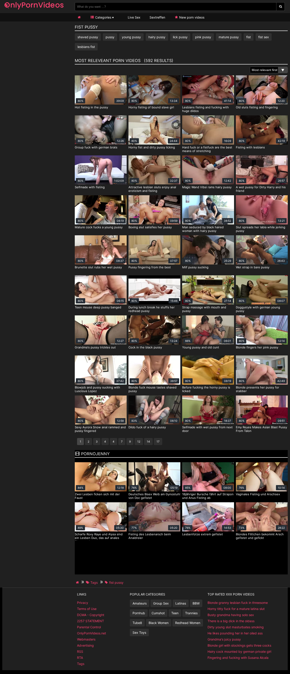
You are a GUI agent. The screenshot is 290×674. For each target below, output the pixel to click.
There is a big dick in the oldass (231, 621)
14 (148, 441)
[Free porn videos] (34, 10)
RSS (80, 651)
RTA (80, 658)
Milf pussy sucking (195, 267)
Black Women (159, 623)
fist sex (263, 37)
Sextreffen (157, 17)
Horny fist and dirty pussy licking (151, 147)
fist (248, 37)
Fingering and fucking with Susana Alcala (238, 658)
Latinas (180, 603)
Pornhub (139, 613)
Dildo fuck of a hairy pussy (147, 427)
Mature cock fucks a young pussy (99, 227)
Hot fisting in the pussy (91, 107)
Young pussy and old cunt (200, 347)
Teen (175, 613)
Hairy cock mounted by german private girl (239, 651)
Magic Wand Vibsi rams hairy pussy (207, 187)
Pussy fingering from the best (149, 267)
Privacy (82, 603)
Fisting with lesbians (250, 147)
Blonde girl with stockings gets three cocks (239, 645)
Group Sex (161, 603)
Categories (102, 17)
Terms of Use (87, 609)
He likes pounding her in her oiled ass (235, 633)
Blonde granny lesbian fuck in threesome (238, 603)
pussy (110, 37)
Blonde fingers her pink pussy (257, 347)
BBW (196, 603)
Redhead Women (187, 623)
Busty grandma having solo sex (231, 615)
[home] (78, 582)
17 (158, 441)
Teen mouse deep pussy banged (98, 307)
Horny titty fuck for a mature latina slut (236, 609)
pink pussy (203, 37)
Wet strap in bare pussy (252, 267)
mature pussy (229, 37)
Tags (80, 664)
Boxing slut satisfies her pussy (150, 227)
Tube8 (137, 623)
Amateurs (140, 603)
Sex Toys (139, 632)
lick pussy (180, 37)
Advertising (85, 645)
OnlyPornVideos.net (91, 633)
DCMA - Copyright (90, 615)
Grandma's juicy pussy (224, 639)
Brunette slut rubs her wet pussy (98, 267)
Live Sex (133, 17)
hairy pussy (156, 37)
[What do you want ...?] (280, 6)
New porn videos (191, 17)
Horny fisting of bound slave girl (151, 107)
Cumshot (158, 613)
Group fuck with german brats (96, 147)
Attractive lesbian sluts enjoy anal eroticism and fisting (152, 189)
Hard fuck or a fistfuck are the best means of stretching (207, 149)
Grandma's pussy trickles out (95, 347)
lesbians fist (86, 47)
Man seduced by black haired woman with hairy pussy (203, 229)
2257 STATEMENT (90, 621)
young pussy (131, 37)
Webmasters (86, 639)
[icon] (79, 17)
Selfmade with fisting (90, 187)
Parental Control (89, 627)
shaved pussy (87, 37)
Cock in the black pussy (145, 347)
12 (138, 441)
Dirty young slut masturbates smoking (236, 627)
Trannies (191, 613)
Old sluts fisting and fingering (257, 107)
